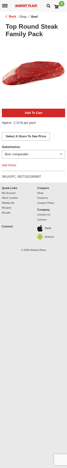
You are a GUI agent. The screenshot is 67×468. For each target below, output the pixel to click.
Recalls (6, 212)
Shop (22, 16)
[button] (33, 113)
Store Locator (10, 197)
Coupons (43, 188)
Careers (42, 219)
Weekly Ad (8, 202)
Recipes (6, 207)
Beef (34, 16)
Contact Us (43, 214)
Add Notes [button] (9, 165)
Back (12, 16)
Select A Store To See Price (26, 136)
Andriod (49, 236)
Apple (48, 228)
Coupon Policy (45, 202)
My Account (8, 192)
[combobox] (33, 154)
